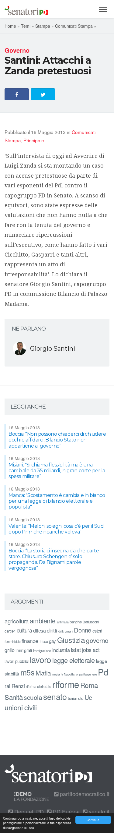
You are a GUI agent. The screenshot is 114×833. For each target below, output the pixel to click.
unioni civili (21, 707)
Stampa (42, 26)
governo (97, 640)
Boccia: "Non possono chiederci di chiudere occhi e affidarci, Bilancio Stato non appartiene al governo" (57, 439)
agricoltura (17, 621)
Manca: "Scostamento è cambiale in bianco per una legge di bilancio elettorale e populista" (57, 501)
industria (61, 650)
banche (75, 622)
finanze (30, 640)
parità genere (88, 674)
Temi (25, 26)
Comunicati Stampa (74, 26)
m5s (27, 672)
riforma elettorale (38, 686)
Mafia (43, 672)
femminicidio (12, 641)
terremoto (75, 698)
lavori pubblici (17, 661)
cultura (24, 630)
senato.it (98, 811)
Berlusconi (91, 621)
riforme (65, 684)
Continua (93, 819)
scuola (33, 697)
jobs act (91, 650)
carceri (10, 631)
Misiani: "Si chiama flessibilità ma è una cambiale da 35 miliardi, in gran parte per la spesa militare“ (57, 470)
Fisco (44, 641)
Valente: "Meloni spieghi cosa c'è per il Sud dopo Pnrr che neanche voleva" (56, 529)
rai (7, 685)
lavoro (40, 659)
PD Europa (65, 811)
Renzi (18, 685)
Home (10, 26)
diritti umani (65, 631)
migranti (57, 674)
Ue (88, 697)
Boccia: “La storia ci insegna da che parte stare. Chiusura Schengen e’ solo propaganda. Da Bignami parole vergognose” (54, 559)
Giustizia (71, 639)
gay (52, 641)
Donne (82, 630)
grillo (9, 650)
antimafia (63, 621)
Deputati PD (28, 811)
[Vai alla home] (26, 9)
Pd (103, 672)
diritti (52, 630)
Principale (33, 140)
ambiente (43, 620)
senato (55, 696)
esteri (97, 630)
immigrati (24, 650)
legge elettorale (73, 660)
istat (76, 649)
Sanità (13, 697)
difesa (39, 630)
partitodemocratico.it (83, 794)
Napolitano (71, 674)
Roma (89, 685)
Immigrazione (42, 650)
